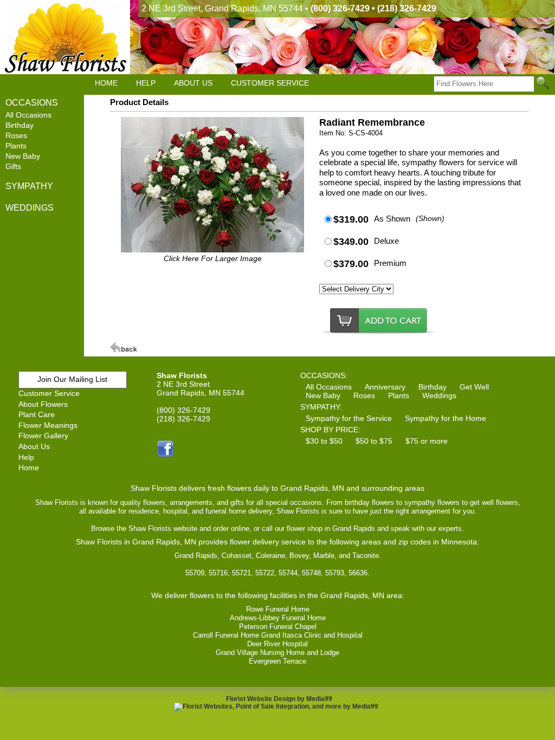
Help (26, 457)
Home (28, 467)
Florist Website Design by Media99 (279, 699)
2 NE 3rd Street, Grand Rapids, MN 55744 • (288, 8)
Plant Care (36, 414)
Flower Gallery (43, 435)
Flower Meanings (48, 425)
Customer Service (49, 393)
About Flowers (43, 404)
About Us (34, 446)
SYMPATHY (29, 186)
